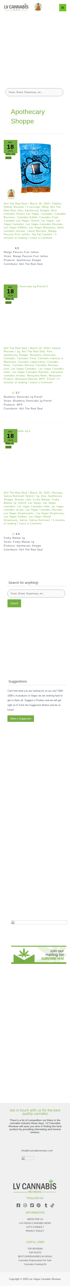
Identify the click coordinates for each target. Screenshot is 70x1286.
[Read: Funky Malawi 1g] (35, 460)
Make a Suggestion (20, 718)
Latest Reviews (36, 231)
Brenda (19, 499)
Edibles (57, 203)
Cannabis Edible (27, 217)
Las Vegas (47, 220)
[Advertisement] (35, 48)
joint (6, 368)
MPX (42, 379)
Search (14, 603)
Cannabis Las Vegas (16, 220)
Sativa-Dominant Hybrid (18, 496)
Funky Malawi (41, 499)
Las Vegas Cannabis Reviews (44, 224)
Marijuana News (37, 375)
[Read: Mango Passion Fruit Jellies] (35, 171)
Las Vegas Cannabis (24, 368)
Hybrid (8, 207)
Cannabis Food (48, 217)
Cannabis (47, 213)
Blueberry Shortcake (43, 355)
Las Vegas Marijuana (42, 227)
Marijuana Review (26, 379)
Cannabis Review (23, 365)
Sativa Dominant (39, 520)
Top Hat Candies (42, 234)
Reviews (19, 207)
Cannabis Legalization (31, 361)
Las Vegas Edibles (15, 227)
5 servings (33, 207)
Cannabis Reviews (46, 365)
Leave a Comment (41, 237)
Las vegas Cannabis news (33, 506)
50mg (45, 207)
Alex (20, 210)
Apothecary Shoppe (37, 210)
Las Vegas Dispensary (50, 513)
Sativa (23, 520)
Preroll (51, 379)
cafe (28, 499)
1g (18, 351)
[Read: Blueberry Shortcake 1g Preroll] (35, 315)
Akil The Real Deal (33, 351)
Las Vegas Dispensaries (19, 513)
